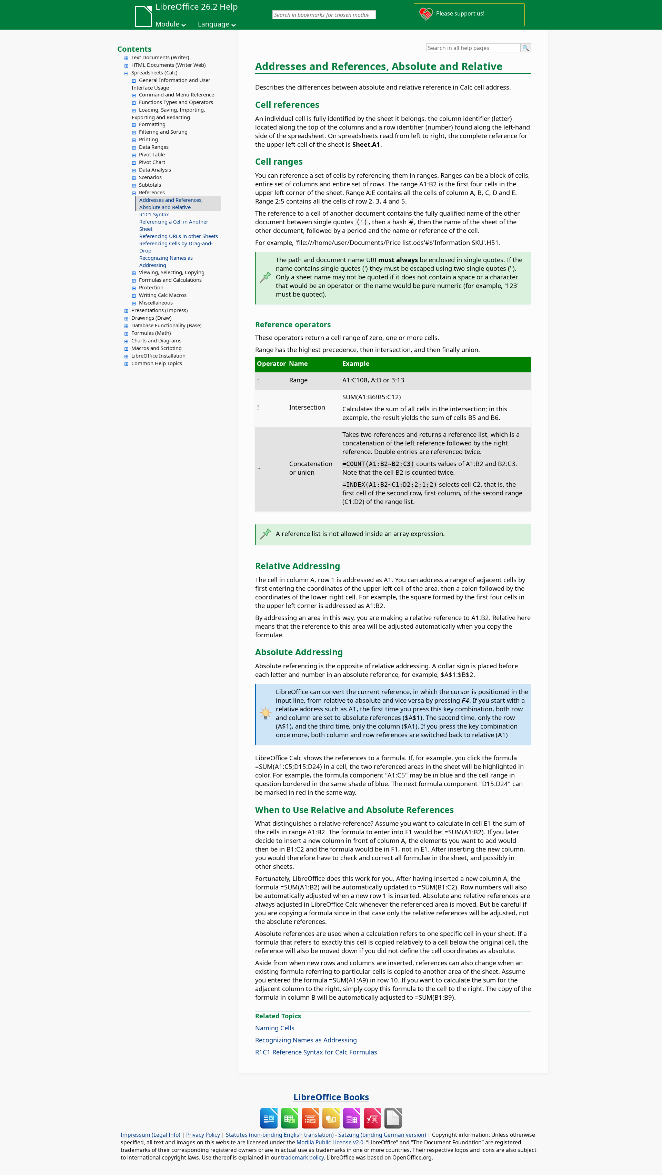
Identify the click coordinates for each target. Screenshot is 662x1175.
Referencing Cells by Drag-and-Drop (176, 247)
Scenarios (150, 177)
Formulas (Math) (151, 332)
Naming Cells (274, 1027)
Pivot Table (152, 154)
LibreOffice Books (331, 1097)
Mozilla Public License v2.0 (330, 1142)
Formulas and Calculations (170, 279)
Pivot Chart (152, 161)
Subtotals (150, 184)
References (152, 192)
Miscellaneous (156, 302)
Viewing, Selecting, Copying (171, 272)
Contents (134, 48)
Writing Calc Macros (163, 294)
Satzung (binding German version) (382, 1134)
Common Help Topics (156, 363)
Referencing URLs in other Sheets (178, 236)
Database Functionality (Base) (166, 325)
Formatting (152, 124)
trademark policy (302, 1157)
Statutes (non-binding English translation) (280, 1134)
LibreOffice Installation (158, 355)
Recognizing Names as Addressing (166, 261)
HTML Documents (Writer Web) (168, 64)
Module (167, 24)
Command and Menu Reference (176, 94)
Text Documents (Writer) (160, 57)
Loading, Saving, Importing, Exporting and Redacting (168, 113)
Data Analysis (155, 169)
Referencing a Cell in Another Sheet (173, 225)
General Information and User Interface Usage (171, 83)
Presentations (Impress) (159, 310)
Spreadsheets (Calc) (154, 72)
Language (213, 24)
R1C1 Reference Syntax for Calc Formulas (316, 1052)
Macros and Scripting (156, 347)
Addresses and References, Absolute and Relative (171, 203)
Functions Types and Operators (176, 102)
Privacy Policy (203, 1134)
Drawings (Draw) (151, 317)
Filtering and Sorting (163, 131)
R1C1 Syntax (154, 214)
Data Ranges (154, 146)
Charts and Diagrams (156, 340)
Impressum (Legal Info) (150, 1134)
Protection (151, 287)
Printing (148, 139)
